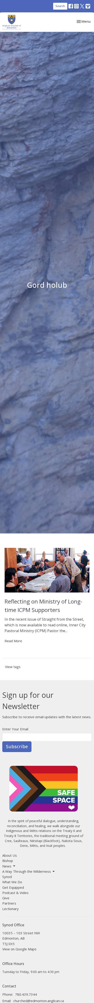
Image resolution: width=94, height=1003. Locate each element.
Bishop (7, 860)
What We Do (12, 882)
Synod (7, 876)
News (6, 866)
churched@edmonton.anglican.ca (38, 1000)
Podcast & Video (15, 892)
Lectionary (10, 908)
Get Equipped (13, 887)
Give (5, 898)
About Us (9, 855)
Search (60, 6)
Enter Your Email (15, 729)
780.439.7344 (26, 994)
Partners (9, 903)
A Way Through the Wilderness (26, 871)
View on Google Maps (19, 949)
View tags (13, 666)
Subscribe (17, 746)
